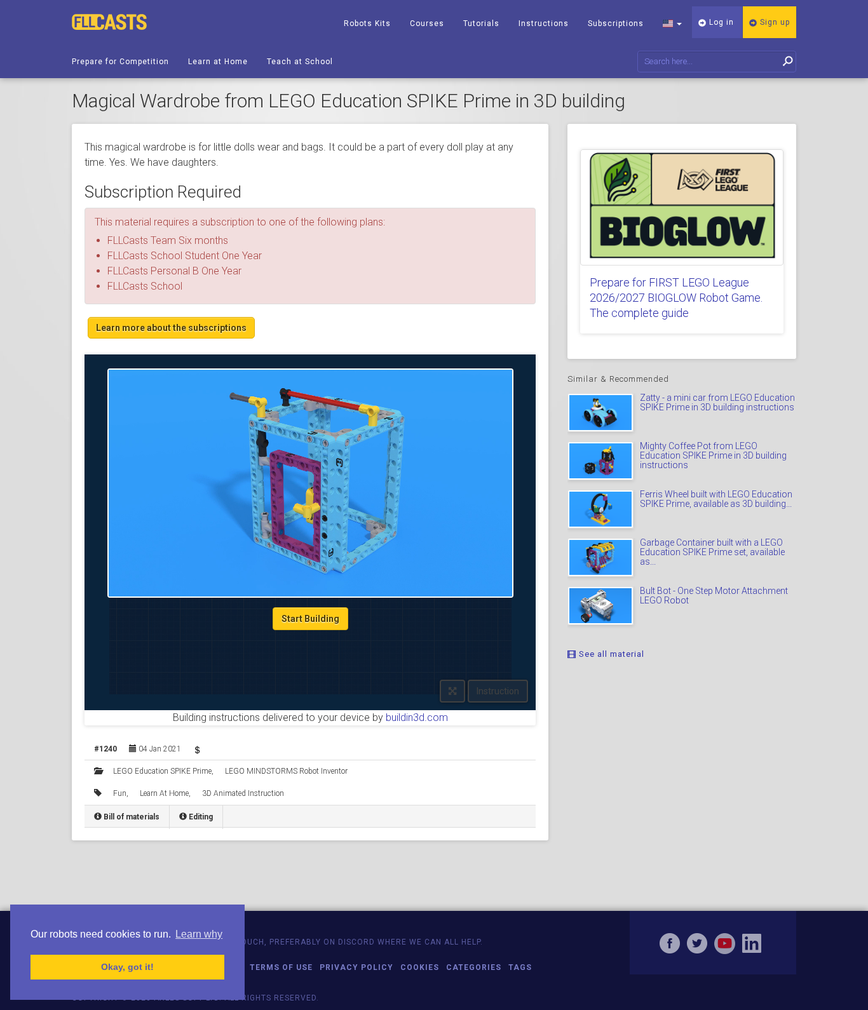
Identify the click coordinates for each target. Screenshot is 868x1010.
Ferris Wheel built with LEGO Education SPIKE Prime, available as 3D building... (716, 499)
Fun (119, 793)
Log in (720, 22)
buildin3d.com (417, 717)
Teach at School (300, 61)
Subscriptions (616, 23)
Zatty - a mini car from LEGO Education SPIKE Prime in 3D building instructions (717, 402)
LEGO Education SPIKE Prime (162, 771)
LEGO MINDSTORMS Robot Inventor (286, 771)
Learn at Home (218, 61)
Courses (427, 23)
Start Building (310, 619)
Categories (473, 967)
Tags (520, 967)
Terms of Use (281, 967)
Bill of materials (130, 816)
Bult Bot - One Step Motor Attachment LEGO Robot (714, 595)
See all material (610, 654)
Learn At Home (164, 793)
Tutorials (481, 23)
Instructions (544, 23)
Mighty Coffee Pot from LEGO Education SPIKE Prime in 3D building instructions (713, 456)
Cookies (419, 967)
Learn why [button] (198, 934)
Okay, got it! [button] (127, 967)
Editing (200, 816)
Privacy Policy (356, 967)
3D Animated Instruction (243, 793)
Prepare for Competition (120, 61)
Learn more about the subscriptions (171, 328)
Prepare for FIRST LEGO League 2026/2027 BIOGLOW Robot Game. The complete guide (676, 298)
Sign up (773, 22)
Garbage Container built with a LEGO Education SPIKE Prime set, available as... (712, 552)
